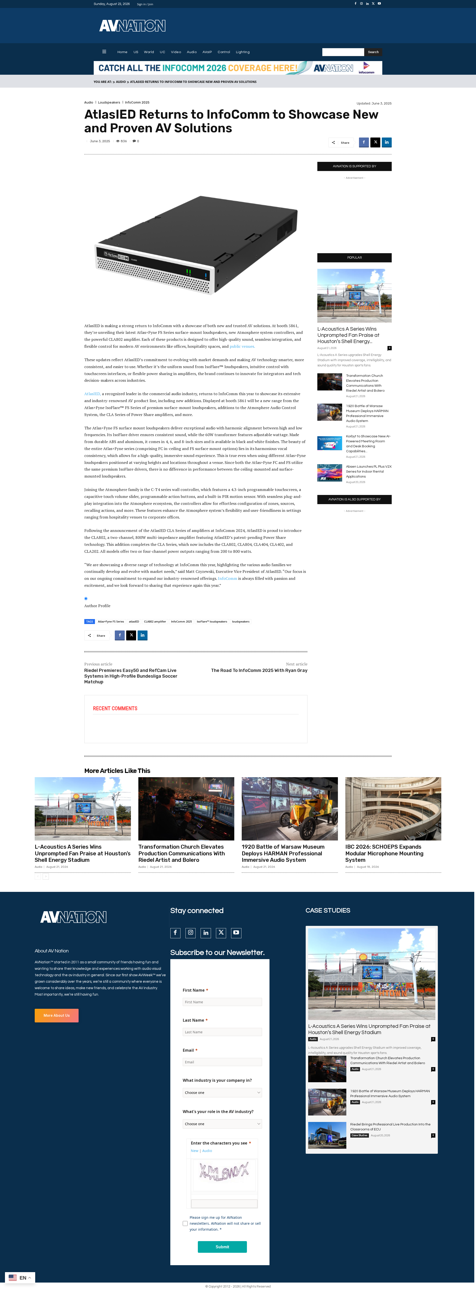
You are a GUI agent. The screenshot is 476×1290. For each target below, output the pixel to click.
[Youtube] (379, 4)
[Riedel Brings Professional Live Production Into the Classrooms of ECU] (327, 1135)
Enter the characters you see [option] (219, 1143)
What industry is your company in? (217, 1080)
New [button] (194, 1150)
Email (188, 1050)
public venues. (242, 346)
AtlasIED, (92, 393)
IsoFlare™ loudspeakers (212, 621)
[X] (373, 4)
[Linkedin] (367, 4)
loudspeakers (240, 621)
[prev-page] (38, 876)
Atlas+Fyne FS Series (111, 621)
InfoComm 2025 (137, 102)
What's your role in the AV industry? (218, 1111)
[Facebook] (355, 4)
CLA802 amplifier (155, 621)
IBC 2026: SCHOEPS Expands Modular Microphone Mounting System (384, 853)
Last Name (193, 1020)
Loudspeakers (109, 102)
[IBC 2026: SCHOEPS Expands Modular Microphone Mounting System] (393, 809)
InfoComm (227, 578)
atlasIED (134, 621)
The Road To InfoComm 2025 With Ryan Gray (259, 670)
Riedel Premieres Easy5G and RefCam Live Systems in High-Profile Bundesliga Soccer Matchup (131, 676)
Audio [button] (207, 1150)
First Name (194, 990)
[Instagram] (361, 4)
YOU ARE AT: (103, 82)
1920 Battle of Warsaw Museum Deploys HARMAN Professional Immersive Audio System (283, 853)
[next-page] (46, 876)
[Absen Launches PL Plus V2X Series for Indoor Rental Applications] (329, 473)
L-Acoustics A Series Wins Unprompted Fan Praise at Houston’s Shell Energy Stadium (83, 853)
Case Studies (359, 1135)
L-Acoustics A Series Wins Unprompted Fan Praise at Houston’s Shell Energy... (348, 335)
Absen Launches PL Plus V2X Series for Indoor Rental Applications (369, 471)
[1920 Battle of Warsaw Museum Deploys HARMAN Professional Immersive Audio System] (329, 412)
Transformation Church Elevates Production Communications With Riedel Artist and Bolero (181, 853)
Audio (121, 82)
